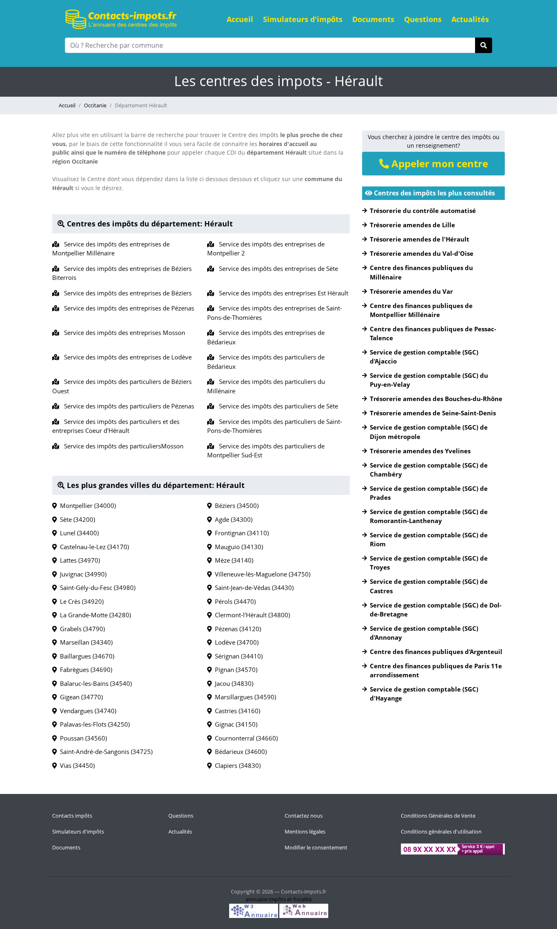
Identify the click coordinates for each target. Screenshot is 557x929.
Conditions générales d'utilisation (441, 831)
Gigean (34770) (80, 697)
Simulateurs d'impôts (303, 19)
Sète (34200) (76, 519)
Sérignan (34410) (237, 656)
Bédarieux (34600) (239, 751)
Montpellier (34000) (86, 505)
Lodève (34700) (235, 642)
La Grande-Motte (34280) (94, 615)
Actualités (470, 19)
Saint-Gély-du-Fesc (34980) (96, 587)
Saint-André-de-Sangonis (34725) (105, 751)
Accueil (240, 19)
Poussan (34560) (82, 738)
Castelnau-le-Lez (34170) (93, 547)
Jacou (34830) (232, 683)
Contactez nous (304, 815)
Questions (423, 19)
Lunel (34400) (78, 533)
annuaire (256, 899)
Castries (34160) (236, 711)
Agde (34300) (232, 519)
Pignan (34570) (234, 669)
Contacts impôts (72, 815)
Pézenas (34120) (236, 629)
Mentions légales (305, 831)
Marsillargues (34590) (244, 697)
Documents (373, 19)
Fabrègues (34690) (84, 669)
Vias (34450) (76, 765)
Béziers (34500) (235, 505)
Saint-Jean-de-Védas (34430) (253, 587)
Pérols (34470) (234, 601)
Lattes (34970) (78, 560)
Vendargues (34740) (86, 711)
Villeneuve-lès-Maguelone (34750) (261, 574)
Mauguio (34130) (237, 547)
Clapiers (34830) (236, 765)
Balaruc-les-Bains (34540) (94, 683)
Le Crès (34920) (80, 601)
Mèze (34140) (232, 560)
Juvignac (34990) (81, 574)
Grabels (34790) (81, 629)
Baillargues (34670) (85, 656)
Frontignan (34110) (240, 533)
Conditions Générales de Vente (438, 815)
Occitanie (95, 105)
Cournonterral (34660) (245, 738)
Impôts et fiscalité (290, 899)
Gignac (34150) (234, 724)
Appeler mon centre (438, 163)
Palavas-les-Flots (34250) (93, 724)
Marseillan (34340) (85, 642)
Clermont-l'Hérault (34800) (251, 615)
